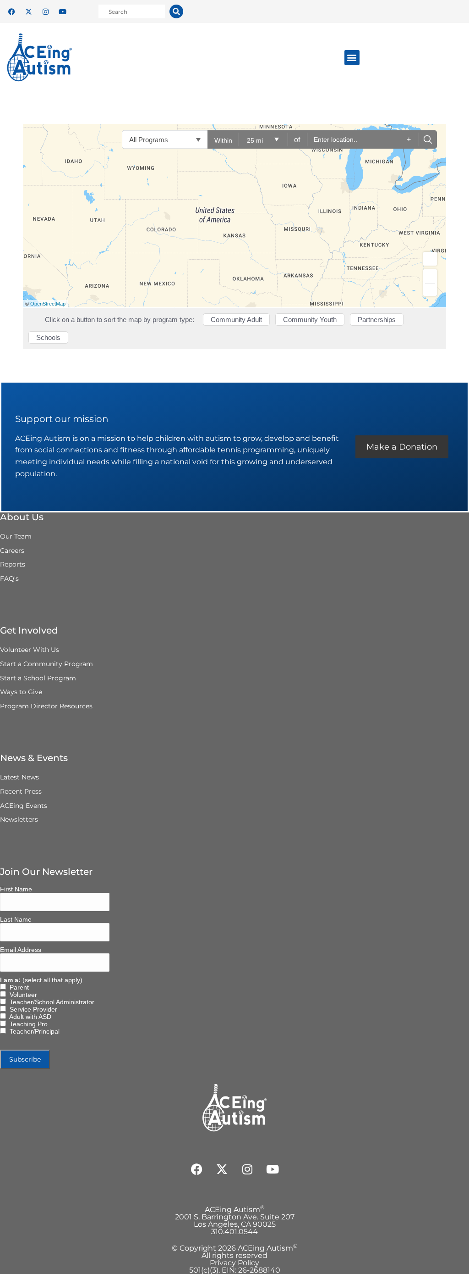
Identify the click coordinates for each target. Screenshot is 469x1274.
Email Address (20, 949)
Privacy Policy (234, 1262)
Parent (17, 987)
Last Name (16, 919)
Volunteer (21, 994)
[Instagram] (45, 11)
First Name (16, 889)
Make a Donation (401, 447)
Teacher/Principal (33, 1031)
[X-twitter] (28, 11)
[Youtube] (62, 11)
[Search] (176, 11)
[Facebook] (11, 11)
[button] (352, 57)
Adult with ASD (28, 1016)
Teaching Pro (27, 1024)
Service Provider (31, 1009)
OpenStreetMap (47, 303)
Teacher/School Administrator (50, 1002)
